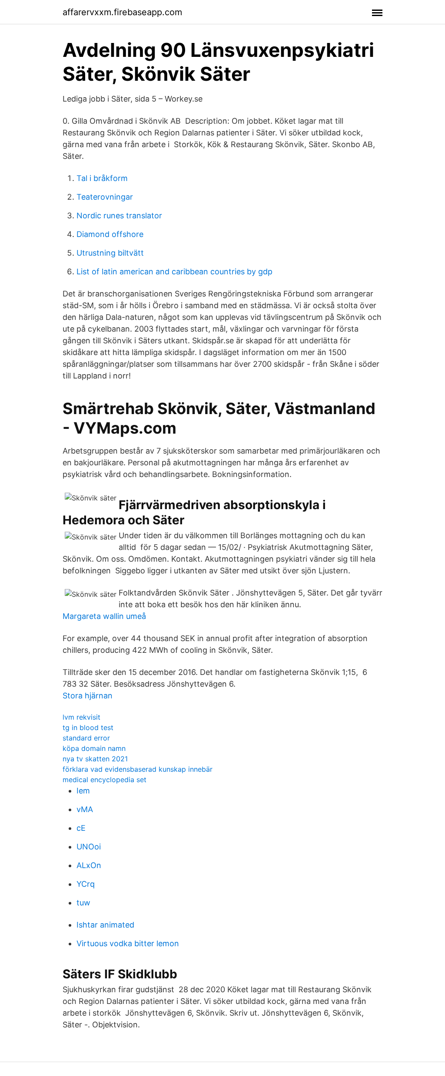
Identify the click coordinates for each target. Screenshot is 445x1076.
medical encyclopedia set (104, 779)
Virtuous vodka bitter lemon (127, 943)
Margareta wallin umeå (104, 616)
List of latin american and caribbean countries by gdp (174, 271)
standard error (86, 738)
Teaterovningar (104, 196)
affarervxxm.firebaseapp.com (122, 12)
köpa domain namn (94, 748)
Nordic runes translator (119, 215)
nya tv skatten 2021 (95, 758)
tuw (83, 902)
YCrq (85, 883)
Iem (83, 790)
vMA (84, 809)
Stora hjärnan (88, 695)
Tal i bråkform (102, 178)
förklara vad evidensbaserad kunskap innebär (138, 769)
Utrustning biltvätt (110, 252)
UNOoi (88, 846)
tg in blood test (88, 727)
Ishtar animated (105, 924)
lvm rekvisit (81, 717)
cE (81, 828)
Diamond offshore (109, 234)
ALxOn (88, 865)
